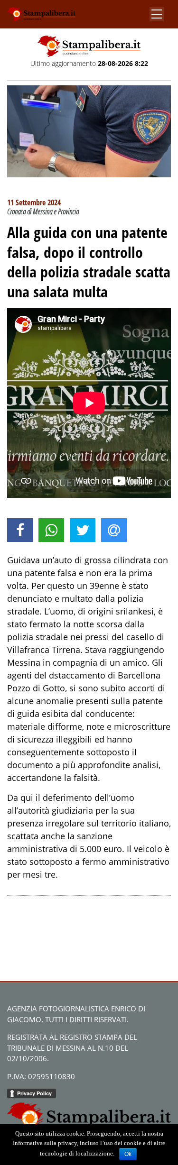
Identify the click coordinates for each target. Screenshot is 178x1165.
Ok (127, 1154)
